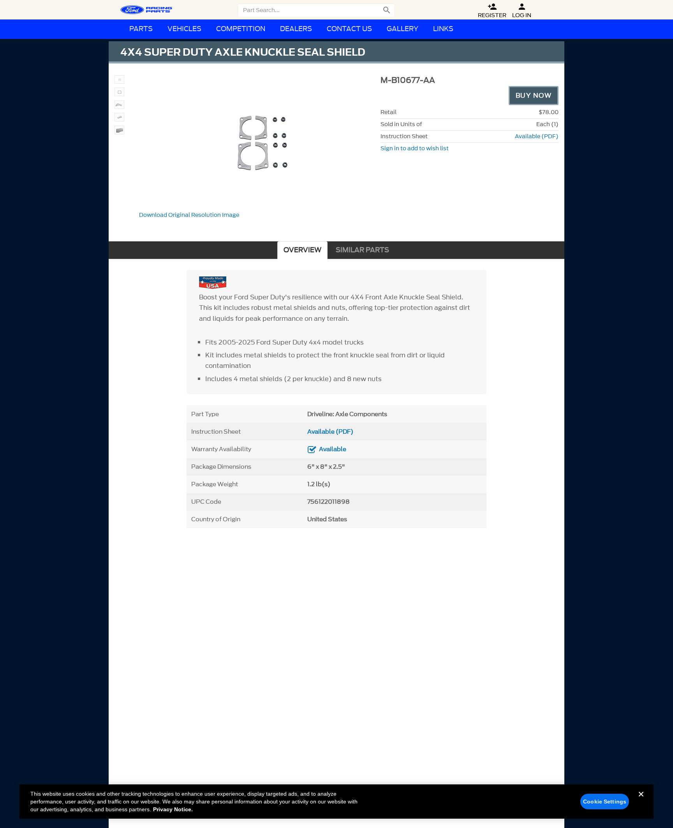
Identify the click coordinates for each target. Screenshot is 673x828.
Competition (240, 29)
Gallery (402, 29)
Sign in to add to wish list (415, 148)
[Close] (641, 800)
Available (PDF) (536, 136)
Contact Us (349, 29)
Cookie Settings (604, 801)
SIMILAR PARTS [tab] (362, 250)
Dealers (296, 29)
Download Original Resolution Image (189, 215)
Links (443, 29)
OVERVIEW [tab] (302, 250)
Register (492, 10)
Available (332, 449)
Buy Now (534, 95)
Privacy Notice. (173, 809)
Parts (141, 29)
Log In (521, 10)
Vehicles (184, 29)
